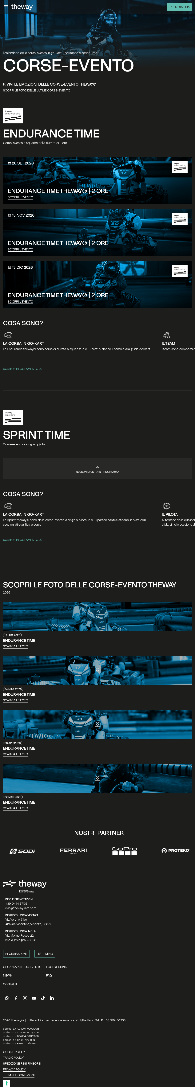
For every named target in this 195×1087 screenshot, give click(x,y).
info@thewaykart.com (20, 908)
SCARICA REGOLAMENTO (20, 368)
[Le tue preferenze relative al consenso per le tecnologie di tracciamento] (6, 1083)
